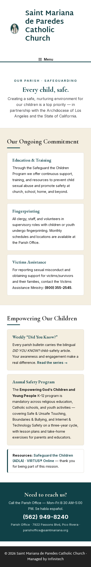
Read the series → (52, 363)
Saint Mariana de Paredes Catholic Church (49, 26)
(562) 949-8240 (45, 517)
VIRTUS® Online (40, 461)
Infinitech (56, 559)
